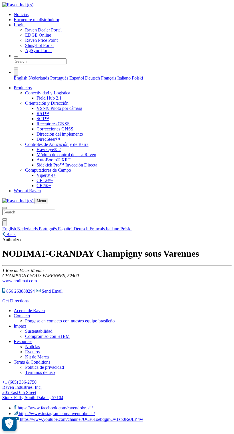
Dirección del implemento (60, 134)
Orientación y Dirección (46, 103)
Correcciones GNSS (55, 128)
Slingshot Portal (39, 45)
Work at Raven (27, 190)
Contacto (22, 315)
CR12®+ (45, 180)
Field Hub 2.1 (49, 98)
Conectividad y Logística (47, 92)
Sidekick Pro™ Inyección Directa (67, 164)
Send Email (51, 291)
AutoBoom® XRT (53, 159)
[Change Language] (16, 73)
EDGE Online (38, 35)
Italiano (124, 78)
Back (10, 234)
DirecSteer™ (48, 139)
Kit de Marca (37, 356)
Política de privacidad (44, 367)
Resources (23, 341)
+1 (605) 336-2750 (19, 382)
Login (19, 24)
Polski (137, 78)
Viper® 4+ (46, 175)
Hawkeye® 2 (49, 149)
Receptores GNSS (53, 123)
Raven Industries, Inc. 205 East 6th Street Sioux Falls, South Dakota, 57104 (32, 392)
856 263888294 (20, 291)
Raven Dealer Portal (43, 29)
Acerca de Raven (29, 310)
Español (77, 78)
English (21, 78)
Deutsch (93, 78)
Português (59, 78)
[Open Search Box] (16, 57)
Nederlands (39, 78)
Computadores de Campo (48, 170)
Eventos (32, 351)
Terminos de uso (40, 372)
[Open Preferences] (9, 424)
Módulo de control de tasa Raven (66, 154)
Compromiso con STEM (47, 336)
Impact (20, 326)
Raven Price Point (41, 40)
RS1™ (43, 113)
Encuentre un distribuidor (36, 19)
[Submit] (16, 68)
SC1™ (43, 118)
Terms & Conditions (32, 362)
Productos (23, 87)
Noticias (21, 14)
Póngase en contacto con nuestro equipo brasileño (70, 320)
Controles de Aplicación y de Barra (56, 144)
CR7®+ (44, 185)
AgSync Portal (38, 50)
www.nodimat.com (19, 280)
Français (109, 78)
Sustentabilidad (39, 331)
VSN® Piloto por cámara (59, 108)
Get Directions (15, 300)
